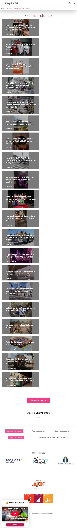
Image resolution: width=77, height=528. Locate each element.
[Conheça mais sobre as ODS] (38, 498)
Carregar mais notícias (38, 400)
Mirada (28, 8)
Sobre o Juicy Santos (62, 431)
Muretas (9, 8)
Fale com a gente (38, 431)
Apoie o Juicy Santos (16, 437)
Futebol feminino (19, 8)
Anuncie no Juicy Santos (14, 431)
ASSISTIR (15, 524)
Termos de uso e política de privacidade (53, 437)
